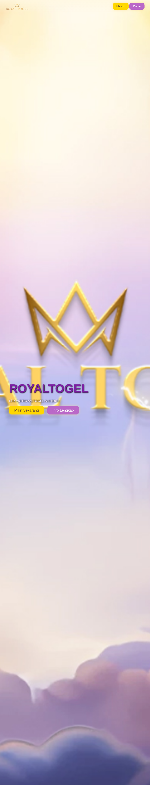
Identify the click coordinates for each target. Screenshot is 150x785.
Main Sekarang (26, 410)
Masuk (120, 6)
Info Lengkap (63, 410)
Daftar (137, 6)
